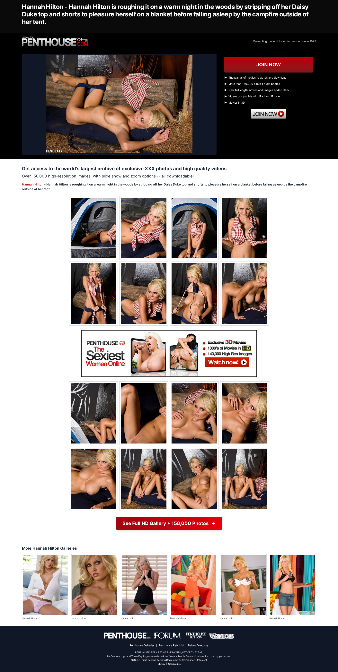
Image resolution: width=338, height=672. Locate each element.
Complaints (174, 663)
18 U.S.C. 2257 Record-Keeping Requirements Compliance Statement (169, 660)
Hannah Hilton (32, 184)
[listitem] (93, 228)
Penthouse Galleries (142, 645)
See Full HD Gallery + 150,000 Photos (169, 523)
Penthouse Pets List (171, 645)
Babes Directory (198, 645)
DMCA (161, 663)
